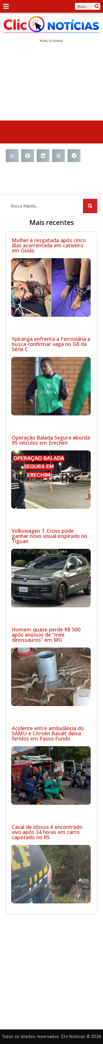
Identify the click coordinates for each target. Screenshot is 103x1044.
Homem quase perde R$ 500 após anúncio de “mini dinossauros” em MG (46, 634)
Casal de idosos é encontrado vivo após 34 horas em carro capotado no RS (47, 832)
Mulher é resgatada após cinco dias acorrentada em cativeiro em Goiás (49, 245)
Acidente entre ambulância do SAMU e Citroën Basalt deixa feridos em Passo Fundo (48, 733)
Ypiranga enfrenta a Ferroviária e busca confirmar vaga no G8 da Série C (51, 344)
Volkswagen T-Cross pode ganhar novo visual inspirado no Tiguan (49, 536)
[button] (12, 155)
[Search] (96, 6)
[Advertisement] (51, 82)
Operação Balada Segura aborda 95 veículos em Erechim (51, 440)
